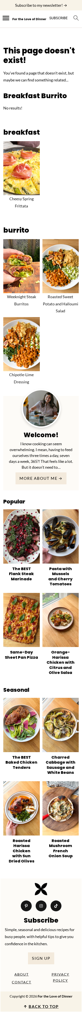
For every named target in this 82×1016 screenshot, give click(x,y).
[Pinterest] (26, 905)
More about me (38, 478)
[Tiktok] (56, 905)
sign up (41, 958)
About (21, 974)
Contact (21, 982)
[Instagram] (41, 905)
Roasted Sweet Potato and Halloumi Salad (60, 303)
